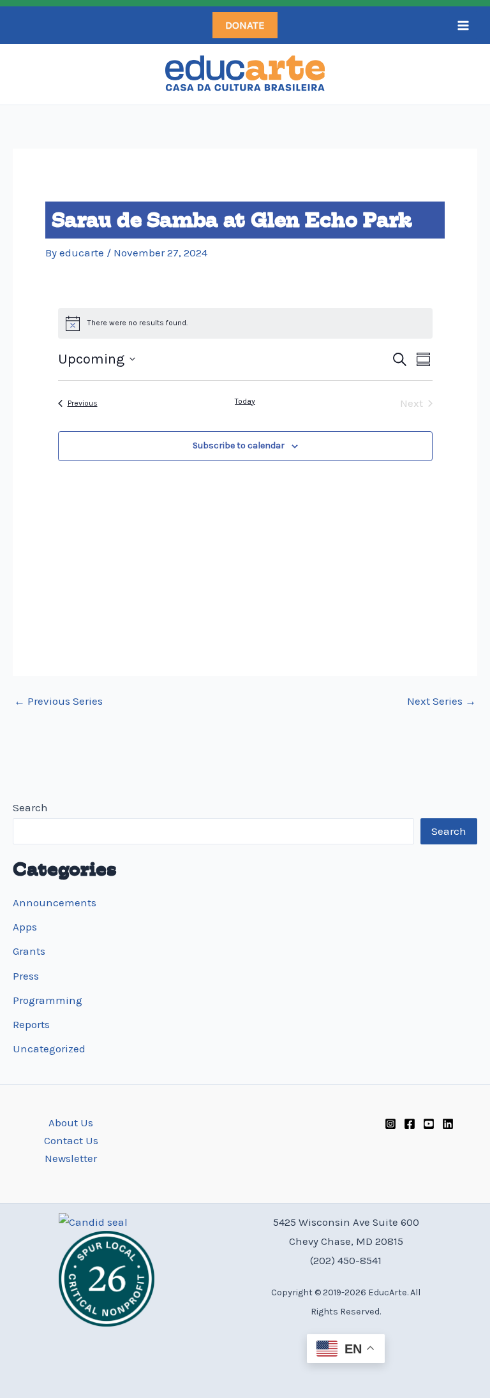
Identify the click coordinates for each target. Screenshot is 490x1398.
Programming (47, 1000)
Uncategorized (49, 1048)
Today (245, 401)
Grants (29, 951)
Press (26, 975)
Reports (31, 1024)
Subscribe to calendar (239, 445)
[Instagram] (390, 1123)
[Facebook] (409, 1123)
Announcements (54, 902)
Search (30, 807)
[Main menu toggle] (463, 25)
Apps (25, 926)
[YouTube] (428, 1123)
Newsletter (71, 1158)
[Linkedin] (448, 1123)
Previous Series (58, 701)
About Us (70, 1122)
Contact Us (71, 1140)
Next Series (441, 701)
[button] (245, 25)
